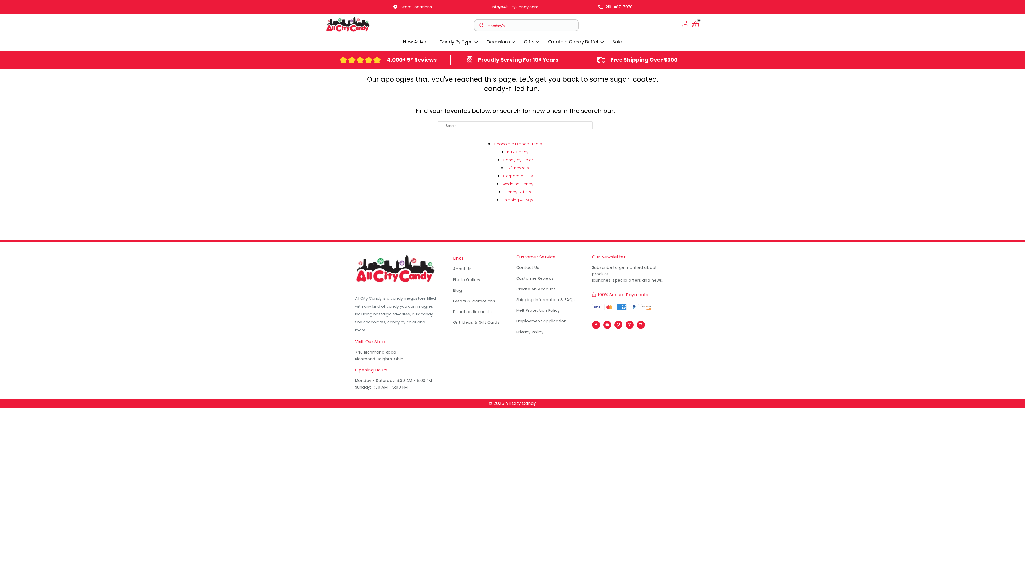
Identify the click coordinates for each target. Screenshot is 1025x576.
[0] (695, 27)
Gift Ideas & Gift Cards (476, 322)
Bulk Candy (518, 152)
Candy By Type (456, 42)
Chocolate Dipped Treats (518, 144)
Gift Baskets (518, 168)
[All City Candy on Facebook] (596, 323)
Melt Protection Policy (538, 310)
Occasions (498, 42)
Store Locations (416, 7)
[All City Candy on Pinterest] (618, 323)
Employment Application (541, 321)
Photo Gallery (466, 279)
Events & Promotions (474, 301)
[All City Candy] (348, 31)
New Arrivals (416, 42)
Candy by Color (518, 160)
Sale (617, 42)
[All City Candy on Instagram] (630, 323)
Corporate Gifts (518, 176)
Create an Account (535, 289)
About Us (462, 268)
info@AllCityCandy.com (515, 7)
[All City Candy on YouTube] (607, 323)
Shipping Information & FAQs (545, 299)
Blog (457, 290)
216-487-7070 (619, 7)
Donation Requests (472, 311)
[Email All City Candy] (641, 323)
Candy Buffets (517, 192)
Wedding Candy (517, 184)
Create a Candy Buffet (574, 42)
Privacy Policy (529, 332)
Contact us (527, 267)
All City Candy (520, 403)
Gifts (529, 42)
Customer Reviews (535, 278)
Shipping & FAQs (517, 200)
